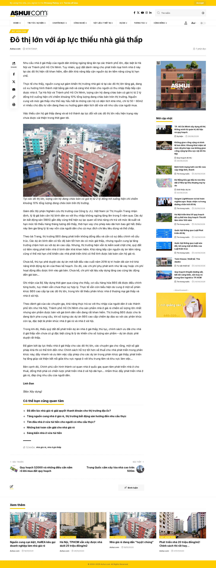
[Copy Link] (14, 97)
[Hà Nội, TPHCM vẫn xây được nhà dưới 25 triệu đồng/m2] (83, 525)
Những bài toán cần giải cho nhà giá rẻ (51, 427)
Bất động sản (19, 31)
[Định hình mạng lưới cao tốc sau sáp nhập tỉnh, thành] (164, 170)
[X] (138, 13)
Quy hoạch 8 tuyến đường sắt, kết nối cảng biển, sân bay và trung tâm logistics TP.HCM (188, 275)
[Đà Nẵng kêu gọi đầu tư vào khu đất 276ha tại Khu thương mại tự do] (164, 183)
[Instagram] (146, 13)
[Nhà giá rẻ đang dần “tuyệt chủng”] (133, 525)
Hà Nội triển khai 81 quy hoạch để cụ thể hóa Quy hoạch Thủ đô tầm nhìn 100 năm (190, 217)
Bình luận (133, 487)
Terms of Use (71, 3)
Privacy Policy (51, 3)
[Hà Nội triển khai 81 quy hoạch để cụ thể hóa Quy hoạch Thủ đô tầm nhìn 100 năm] (164, 217)
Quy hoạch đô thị (184, 158)
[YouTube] (142, 13)
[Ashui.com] (29, 13)
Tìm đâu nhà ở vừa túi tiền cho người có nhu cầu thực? (61, 421)
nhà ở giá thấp (54, 447)
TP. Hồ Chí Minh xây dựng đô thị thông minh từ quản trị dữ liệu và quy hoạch (189, 129)
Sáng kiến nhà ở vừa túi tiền (44, 433)
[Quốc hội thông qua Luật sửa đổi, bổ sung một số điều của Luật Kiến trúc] (164, 246)
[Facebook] (134, 13)
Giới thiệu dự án (184, 189)
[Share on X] (14, 81)
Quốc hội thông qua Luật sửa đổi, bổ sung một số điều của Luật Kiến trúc (188, 246)
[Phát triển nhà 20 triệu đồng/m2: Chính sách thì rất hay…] (182, 525)
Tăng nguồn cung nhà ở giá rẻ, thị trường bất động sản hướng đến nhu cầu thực (76, 416)
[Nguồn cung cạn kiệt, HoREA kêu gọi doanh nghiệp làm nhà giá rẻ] (33, 525)
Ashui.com (15, 49)
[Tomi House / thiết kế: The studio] (164, 262)
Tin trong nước (183, 174)
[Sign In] (185, 23)
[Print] (14, 104)
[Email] (14, 89)
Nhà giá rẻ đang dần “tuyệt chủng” (132, 542)
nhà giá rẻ (41, 447)
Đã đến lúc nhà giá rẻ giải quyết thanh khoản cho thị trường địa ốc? (69, 410)
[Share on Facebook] (14, 74)
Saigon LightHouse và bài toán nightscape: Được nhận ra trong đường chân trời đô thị (190, 202)
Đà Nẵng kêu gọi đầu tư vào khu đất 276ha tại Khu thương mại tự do (189, 183)
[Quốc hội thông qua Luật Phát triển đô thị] (164, 233)
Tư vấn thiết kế (183, 266)
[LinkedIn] (150, 13)
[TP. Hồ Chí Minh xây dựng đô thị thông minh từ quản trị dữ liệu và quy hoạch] (164, 129)
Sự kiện (180, 136)
